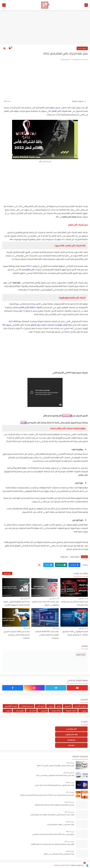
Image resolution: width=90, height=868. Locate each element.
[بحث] (4, 5)
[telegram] (55, 688)
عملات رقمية (56, 710)
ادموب (8, 710)
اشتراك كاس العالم (59, 111)
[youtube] (77, 688)
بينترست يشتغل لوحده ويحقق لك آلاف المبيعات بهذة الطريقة (54, 805)
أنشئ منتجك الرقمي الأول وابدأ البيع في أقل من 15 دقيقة (55, 765)
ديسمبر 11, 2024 (69, 841)
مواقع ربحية (20, 710)
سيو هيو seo (71, 740)
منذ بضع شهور (82, 598)
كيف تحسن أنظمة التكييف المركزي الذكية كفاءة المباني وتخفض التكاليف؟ (17, 635)
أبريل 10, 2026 (70, 782)
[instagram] (34, 688)
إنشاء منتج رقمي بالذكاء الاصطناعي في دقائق (59, 854)
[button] (74, 565)
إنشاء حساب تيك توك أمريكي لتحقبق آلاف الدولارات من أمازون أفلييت (52, 814)
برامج (59, 706)
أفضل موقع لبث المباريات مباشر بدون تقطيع (49, 325)
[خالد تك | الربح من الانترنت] (45, 5)
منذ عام (55, 628)
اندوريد (50, 706)
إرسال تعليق (80, 654)
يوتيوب (84, 710)
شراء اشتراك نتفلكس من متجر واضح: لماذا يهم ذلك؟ (74, 603)
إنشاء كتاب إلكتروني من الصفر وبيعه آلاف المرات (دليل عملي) (54, 785)
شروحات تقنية (82, 48)
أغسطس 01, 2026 (69, 772)
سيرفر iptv (6, 325)
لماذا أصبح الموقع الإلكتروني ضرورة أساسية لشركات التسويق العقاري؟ (16, 603)
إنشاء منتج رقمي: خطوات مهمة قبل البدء (60, 824)
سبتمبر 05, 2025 (69, 802)
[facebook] (12, 688)
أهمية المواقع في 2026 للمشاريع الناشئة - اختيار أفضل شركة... (75, 633)
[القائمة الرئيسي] (86, 5)
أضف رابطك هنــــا (71, 729)
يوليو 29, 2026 (70, 851)
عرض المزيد (7, 573)
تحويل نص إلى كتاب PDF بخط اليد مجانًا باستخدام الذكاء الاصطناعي (53, 834)
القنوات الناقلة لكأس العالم (30, 307)
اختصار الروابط (71, 710)
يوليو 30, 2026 (70, 822)
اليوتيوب (44, 710)
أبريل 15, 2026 (70, 831)
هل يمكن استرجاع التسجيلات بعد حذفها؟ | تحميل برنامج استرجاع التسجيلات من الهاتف (47, 795)
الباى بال (32, 710)
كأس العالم (30, 269)
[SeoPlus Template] (87, 865)
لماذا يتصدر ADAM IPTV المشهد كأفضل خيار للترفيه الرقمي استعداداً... (47, 635)
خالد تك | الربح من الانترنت (61, 865)
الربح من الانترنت (80, 706)
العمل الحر (40, 706)
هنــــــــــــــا (67, 415)
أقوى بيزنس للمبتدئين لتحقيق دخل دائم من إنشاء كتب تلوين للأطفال (52, 844)
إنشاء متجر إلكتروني (71, 734)
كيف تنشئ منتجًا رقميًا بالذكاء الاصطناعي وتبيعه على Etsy (55, 775)
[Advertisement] (45, 27)
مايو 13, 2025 (70, 763)
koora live (71, 745)
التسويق (68, 706)
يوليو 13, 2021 (70, 792)
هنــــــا (24, 422)
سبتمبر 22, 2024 (69, 812)
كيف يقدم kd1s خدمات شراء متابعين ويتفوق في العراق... (45, 603)
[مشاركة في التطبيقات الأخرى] (39, 565)
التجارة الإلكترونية (11, 706)
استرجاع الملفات (27, 706)
